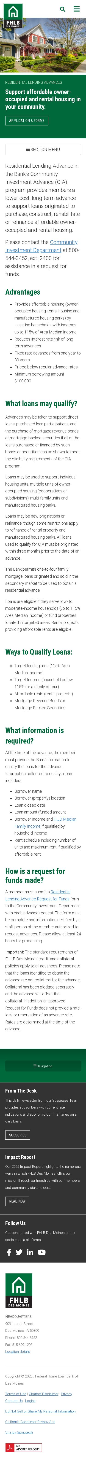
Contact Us (14, 1401)
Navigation (44, 1066)
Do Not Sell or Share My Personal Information (40, 1411)
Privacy (66, 1394)
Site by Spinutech (19, 1432)
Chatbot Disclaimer (43, 1394)
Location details (17, 1352)
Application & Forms (26, 121)
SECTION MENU (45, 149)
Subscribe (17, 1135)
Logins (30, 1401)
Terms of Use (15, 1394)
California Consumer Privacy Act (30, 1422)
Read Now (17, 1201)
